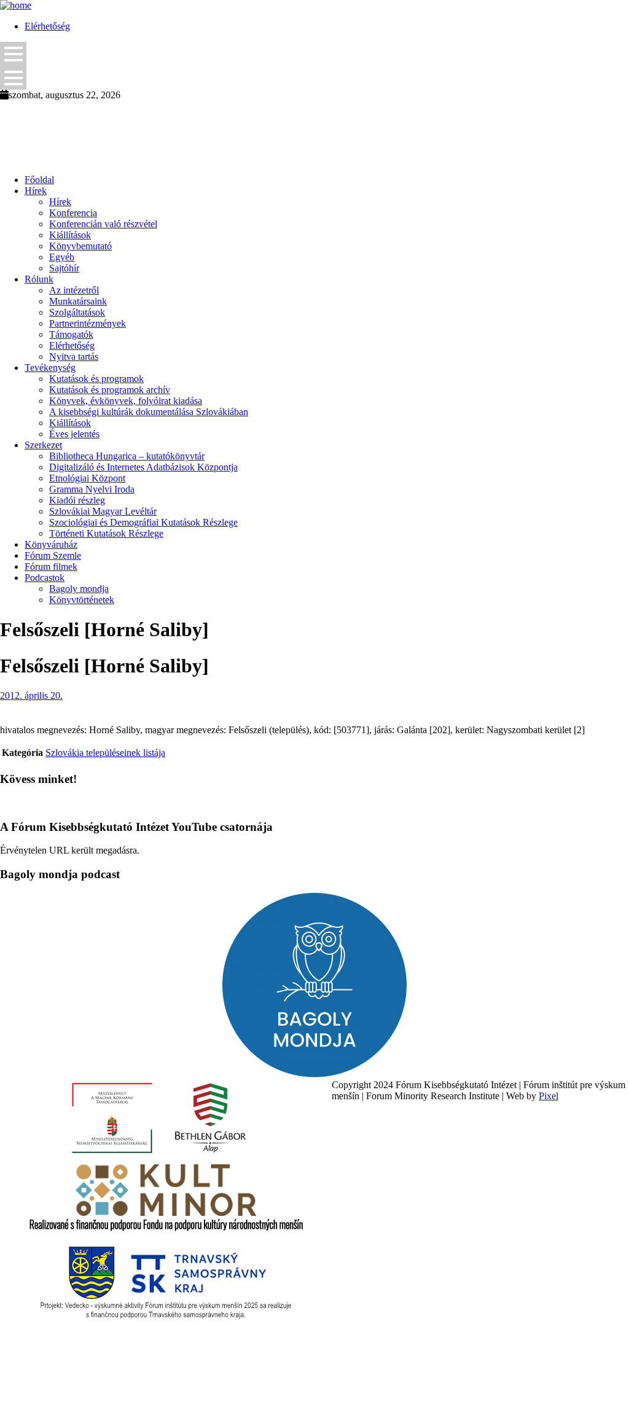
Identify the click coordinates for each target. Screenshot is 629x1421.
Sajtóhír (64, 268)
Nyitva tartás (73, 356)
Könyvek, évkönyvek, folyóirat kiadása (125, 400)
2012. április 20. (31, 695)
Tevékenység (50, 367)
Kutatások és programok (96, 378)
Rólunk (39, 279)
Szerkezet (43, 445)
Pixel (548, 1096)
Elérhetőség (47, 26)
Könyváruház (51, 544)
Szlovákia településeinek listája (105, 752)
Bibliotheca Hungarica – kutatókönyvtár (127, 456)
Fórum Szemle (53, 555)
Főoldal (39, 179)
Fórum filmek (51, 566)
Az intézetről (74, 290)
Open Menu (13, 54)
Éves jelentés (74, 434)
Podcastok (44, 577)
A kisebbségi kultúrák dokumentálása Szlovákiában (148, 412)
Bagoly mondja (79, 588)
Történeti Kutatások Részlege (106, 533)
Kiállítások (70, 235)
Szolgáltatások (77, 312)
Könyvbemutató (80, 246)
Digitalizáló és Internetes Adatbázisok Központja (143, 467)
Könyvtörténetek (81, 599)
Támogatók (71, 334)
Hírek (36, 190)
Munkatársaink (78, 301)
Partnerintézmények (87, 323)
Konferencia (73, 213)
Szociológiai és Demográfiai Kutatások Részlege (143, 522)
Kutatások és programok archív (109, 389)
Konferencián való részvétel (103, 224)
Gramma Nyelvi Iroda (92, 489)
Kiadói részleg (77, 500)
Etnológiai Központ (87, 478)
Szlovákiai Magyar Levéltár (103, 511)
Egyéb (61, 257)
